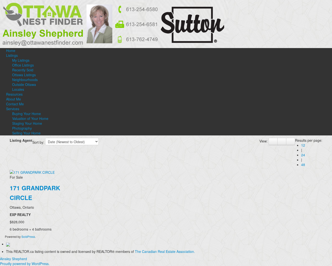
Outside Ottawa (24, 84)
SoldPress (28, 236)
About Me (13, 99)
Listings (12, 55)
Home (10, 50)
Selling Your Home (26, 133)
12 (303, 145)
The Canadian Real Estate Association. (165, 251)
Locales (18, 89)
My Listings (20, 60)
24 (303, 154)
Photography (22, 128)
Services (12, 108)
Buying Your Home (26, 113)
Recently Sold (22, 69)
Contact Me (15, 103)
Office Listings (23, 65)
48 (303, 164)
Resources (14, 94)
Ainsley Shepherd (13, 258)
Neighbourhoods (25, 79)
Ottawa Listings (24, 74)
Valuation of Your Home (30, 118)
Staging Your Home (27, 123)
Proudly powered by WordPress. (25, 263)
